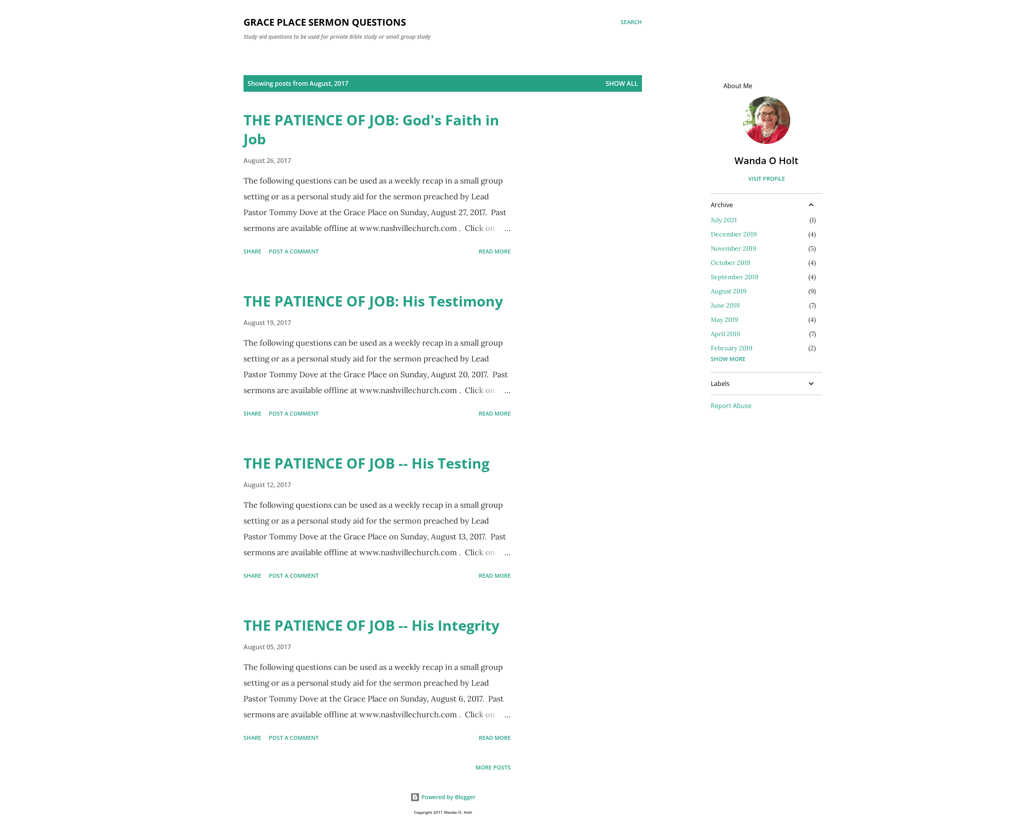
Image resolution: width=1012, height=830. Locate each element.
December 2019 (734, 234)
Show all (622, 83)
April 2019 (725, 334)
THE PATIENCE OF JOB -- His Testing (366, 463)
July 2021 (724, 220)
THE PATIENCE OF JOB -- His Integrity (371, 625)
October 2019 (730, 263)
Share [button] (252, 251)
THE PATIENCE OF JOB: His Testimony (373, 301)
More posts (493, 767)
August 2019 (728, 291)
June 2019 (725, 305)
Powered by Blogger (448, 797)
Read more (495, 251)
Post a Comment (294, 251)
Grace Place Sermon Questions (325, 21)
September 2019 (734, 277)
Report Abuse (731, 405)
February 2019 (731, 348)
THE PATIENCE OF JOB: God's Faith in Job (371, 129)
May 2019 (724, 319)
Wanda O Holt (766, 160)
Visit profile (766, 178)
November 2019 (733, 248)
